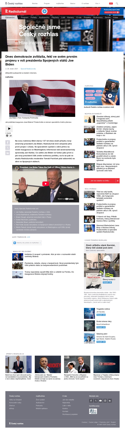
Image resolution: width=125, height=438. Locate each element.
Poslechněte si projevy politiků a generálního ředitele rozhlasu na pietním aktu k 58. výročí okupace (106, 143)
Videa (115, 17)
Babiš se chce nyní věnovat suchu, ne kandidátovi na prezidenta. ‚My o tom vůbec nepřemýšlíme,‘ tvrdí (18, 377)
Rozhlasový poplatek (70, 414)
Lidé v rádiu (66, 405)
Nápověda (66, 403)
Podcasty (39, 405)
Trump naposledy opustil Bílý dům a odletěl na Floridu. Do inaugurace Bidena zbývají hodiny (49, 273)
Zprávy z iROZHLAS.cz (15, 354)
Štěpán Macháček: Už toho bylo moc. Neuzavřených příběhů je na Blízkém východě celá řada (108, 167)
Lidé (63, 17)
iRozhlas (35, 3)
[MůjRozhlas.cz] (9, 77)
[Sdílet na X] (7, 147)
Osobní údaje (93, 422)
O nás (79, 17)
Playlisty (55, 17)
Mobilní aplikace (42, 408)
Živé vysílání (89, 98)
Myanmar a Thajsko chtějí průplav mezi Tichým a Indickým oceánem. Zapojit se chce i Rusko (106, 377)
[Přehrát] (9, 128)
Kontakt (65, 411)
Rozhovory (98, 17)
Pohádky (88, 94)
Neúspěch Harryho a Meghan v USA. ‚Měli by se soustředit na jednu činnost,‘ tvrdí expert (76, 377)
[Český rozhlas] (14, 3)
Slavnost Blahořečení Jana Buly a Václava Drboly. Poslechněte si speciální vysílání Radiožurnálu (107, 228)
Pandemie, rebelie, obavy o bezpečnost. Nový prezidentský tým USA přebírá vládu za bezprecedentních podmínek (52, 264)
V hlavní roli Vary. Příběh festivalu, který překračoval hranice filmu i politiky (107, 219)
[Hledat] (117, 3)
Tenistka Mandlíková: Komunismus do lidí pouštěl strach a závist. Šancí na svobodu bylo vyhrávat (106, 156)
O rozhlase (85, 3)
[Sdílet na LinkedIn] (7, 153)
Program (47, 3)
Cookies (84, 422)
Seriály (108, 17)
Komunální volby (15, 403)
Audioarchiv (44, 17)
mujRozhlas (60, 3)
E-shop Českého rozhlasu (96, 240)
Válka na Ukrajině (15, 400)
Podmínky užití (104, 422)
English (113, 422)
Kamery (70, 17)
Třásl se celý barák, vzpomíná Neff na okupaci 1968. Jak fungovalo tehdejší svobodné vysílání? (107, 196)
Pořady (34, 17)
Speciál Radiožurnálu (28, 69)
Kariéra (65, 408)
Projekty (87, 17)
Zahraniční (10, 17)
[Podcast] (7, 135)
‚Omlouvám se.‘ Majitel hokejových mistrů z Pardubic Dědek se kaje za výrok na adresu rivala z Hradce (47, 378)
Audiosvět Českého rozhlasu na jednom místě (99, 107)
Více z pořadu (90, 189)
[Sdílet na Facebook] (7, 142)
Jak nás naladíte (68, 400)
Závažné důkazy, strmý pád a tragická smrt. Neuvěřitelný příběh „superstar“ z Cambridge (108, 120)
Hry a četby (89, 91)
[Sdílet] (10, 135)
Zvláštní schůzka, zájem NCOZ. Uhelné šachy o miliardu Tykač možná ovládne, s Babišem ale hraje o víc (106, 131)
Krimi (98, 91)
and (28, 237)
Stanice (72, 3)
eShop (11, 408)
